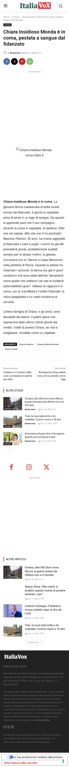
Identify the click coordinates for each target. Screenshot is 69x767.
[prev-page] (5, 451)
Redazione (15, 53)
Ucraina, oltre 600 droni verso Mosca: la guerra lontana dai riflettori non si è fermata (44, 401)
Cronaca (15, 16)
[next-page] (11, 451)
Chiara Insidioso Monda (48, 344)
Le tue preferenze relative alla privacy (38, 757)
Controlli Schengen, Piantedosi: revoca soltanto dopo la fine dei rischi (43, 609)
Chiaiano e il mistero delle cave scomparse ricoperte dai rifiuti (17, 376)
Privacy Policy (43, 720)
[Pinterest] (22, 61)
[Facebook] (6, 61)
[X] (14, 61)
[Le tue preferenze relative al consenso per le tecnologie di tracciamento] (63, 761)
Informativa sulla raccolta (20, 762)
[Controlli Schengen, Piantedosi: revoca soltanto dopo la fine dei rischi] (12, 610)
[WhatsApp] (29, 61)
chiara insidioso (26, 344)
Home (6, 16)
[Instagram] (29, 467)
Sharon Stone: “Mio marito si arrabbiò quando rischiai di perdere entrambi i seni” (45, 590)
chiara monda (11, 349)
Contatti (21, 666)
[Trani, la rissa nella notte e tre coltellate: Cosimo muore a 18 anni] (12, 421)
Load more (33, 642)
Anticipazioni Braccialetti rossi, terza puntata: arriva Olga (51, 376)
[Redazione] (5, 53)
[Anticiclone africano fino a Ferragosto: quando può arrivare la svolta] (12, 438)
